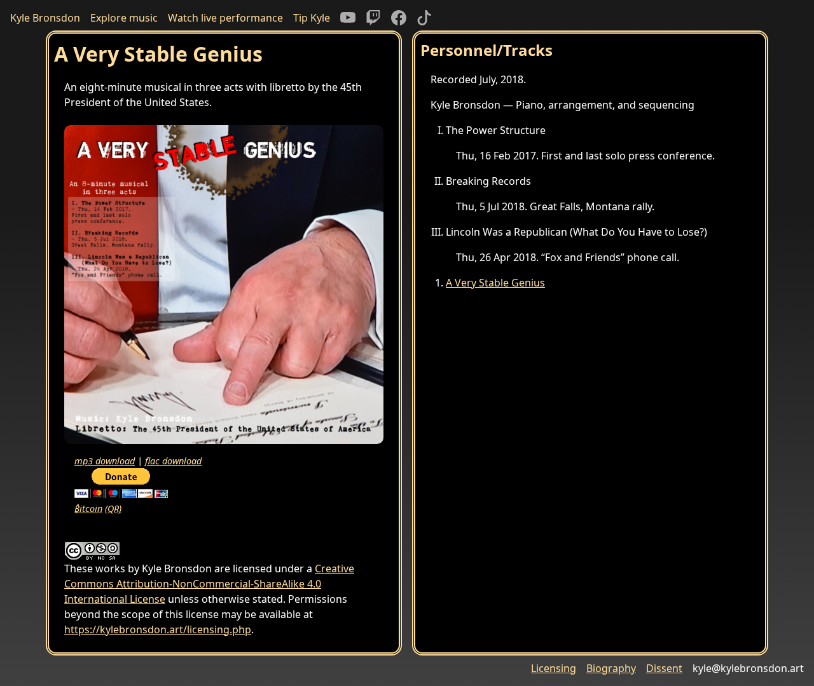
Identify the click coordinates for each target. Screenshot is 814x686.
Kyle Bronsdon (45, 18)
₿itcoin (88, 508)
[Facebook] (398, 18)
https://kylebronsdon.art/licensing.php (157, 629)
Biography (611, 668)
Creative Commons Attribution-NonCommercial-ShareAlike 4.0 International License (209, 584)
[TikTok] (424, 18)
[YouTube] (347, 18)
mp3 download (104, 461)
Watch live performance (225, 18)
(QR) (113, 508)
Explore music (124, 18)
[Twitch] (373, 18)
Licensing (553, 668)
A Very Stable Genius (495, 283)
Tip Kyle (311, 18)
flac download (173, 461)
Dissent (664, 668)
